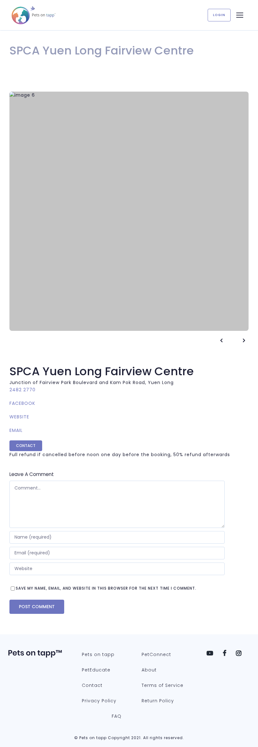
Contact (26, 445)
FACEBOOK (22, 403)
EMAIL (16, 430)
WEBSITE (19, 417)
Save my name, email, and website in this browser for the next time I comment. (106, 588)
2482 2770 (22, 390)
